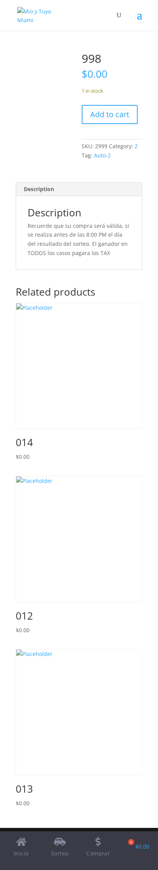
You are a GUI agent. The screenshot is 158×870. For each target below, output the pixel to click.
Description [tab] (39, 189)
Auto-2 (102, 155)
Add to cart (109, 114)
